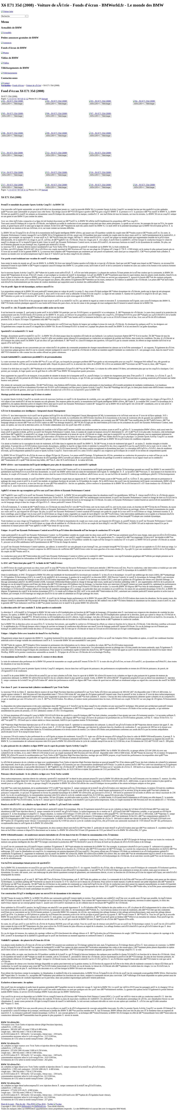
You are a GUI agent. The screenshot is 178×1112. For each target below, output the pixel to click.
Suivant (44, 99)
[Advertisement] (143, 144)
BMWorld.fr (27, 1106)
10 (22, 99)
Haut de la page (7, 1104)
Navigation (6, 85)
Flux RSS (31, 1104)
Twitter (50, 1104)
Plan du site (20, 1104)
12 (27, 99)
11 (25, 99)
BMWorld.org (40, 1106)
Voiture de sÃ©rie (33, 85)
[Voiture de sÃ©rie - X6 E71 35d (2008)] (12, 101)
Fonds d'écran (18, 85)
